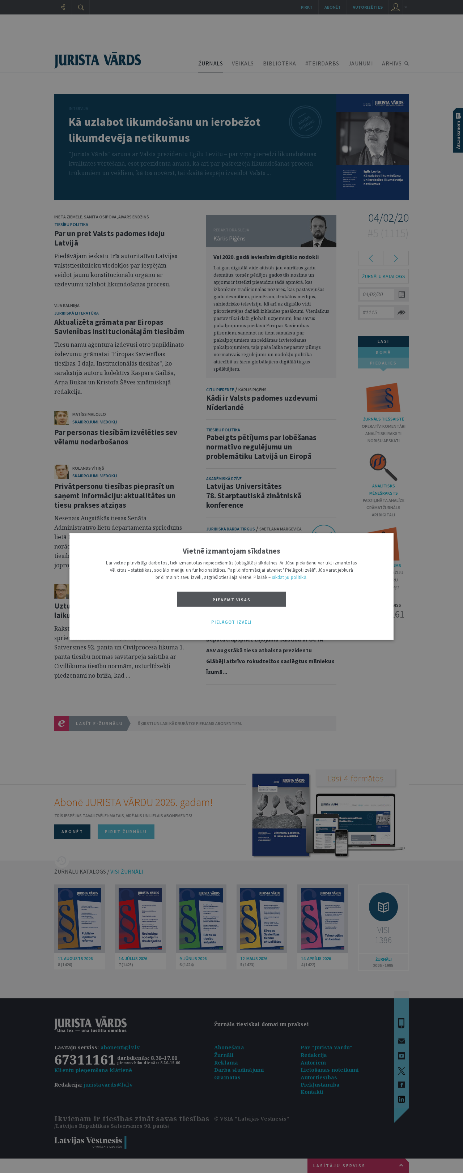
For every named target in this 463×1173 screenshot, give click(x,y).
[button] (231, 622)
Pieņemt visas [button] (232, 599)
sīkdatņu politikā (289, 577)
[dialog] (231, 586)
